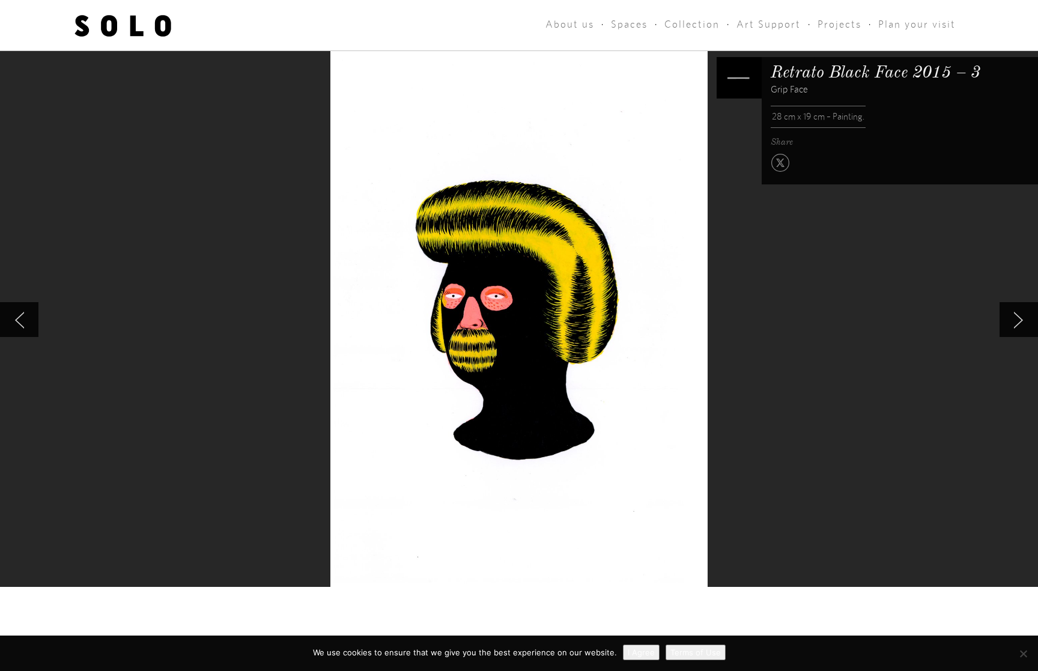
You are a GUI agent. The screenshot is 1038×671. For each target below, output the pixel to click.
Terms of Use (695, 652)
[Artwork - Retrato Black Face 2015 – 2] (1019, 319)
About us (569, 24)
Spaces (629, 24)
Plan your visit (917, 24)
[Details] (739, 78)
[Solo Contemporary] (123, 25)
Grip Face (789, 89)
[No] (1023, 654)
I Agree (641, 652)
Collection (692, 24)
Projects (839, 24)
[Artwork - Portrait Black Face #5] (19, 319)
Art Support (768, 24)
